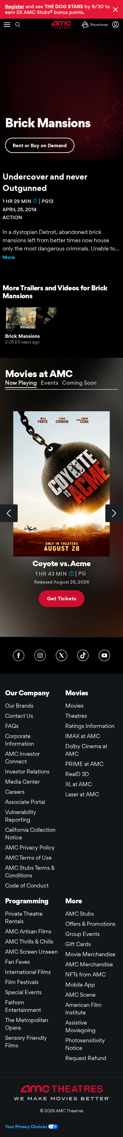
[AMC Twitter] (61, 655)
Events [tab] (49, 382)
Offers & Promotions (90, 923)
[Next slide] (114, 513)
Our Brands (19, 705)
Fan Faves (17, 961)
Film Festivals (21, 982)
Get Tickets (61, 598)
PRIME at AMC (84, 764)
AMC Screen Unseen (31, 951)
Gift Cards (78, 944)
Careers (15, 791)
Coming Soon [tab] (79, 382)
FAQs (12, 726)
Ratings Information (89, 726)
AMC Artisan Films (28, 931)
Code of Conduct (27, 885)
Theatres (76, 715)
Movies (74, 705)
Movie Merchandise (90, 954)
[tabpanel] (61, 513)
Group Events (82, 934)
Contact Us (19, 715)
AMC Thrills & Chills (29, 941)
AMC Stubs (79, 913)
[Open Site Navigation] (7, 24)
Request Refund (85, 1058)
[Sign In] (117, 24)
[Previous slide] (9, 513)
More (9, 257)
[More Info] (35, 201)
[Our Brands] (61, 1093)
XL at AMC (78, 784)
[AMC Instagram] (40, 655)
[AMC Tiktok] (83, 655)
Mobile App (80, 984)
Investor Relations (27, 771)
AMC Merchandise (89, 964)
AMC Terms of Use (28, 857)
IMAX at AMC (82, 736)
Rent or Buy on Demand (40, 145)
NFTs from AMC (85, 974)
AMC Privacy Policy (30, 847)
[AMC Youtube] (104, 655)
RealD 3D (77, 774)
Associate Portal (25, 802)
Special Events (23, 992)
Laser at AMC (82, 794)
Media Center (22, 781)
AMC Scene (80, 994)
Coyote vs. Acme (61, 563)
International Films (28, 972)
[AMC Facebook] (18, 655)
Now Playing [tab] (21, 382)
